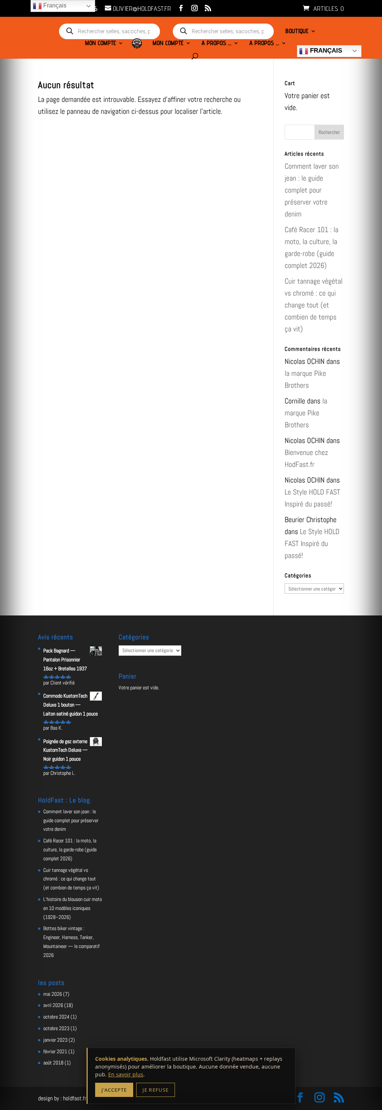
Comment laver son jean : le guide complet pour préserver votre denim (312, 190)
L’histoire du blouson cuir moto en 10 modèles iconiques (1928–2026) (72, 908)
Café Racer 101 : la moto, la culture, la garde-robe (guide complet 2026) (70, 849)
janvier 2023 (55, 1039)
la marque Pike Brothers (306, 413)
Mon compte (100, 43)
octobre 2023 (56, 1028)
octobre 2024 (56, 1016)
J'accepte (114, 1089)
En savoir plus (125, 1074)
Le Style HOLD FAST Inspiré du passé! (312, 543)
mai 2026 (52, 994)
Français (325, 50)
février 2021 (55, 1051)
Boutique (297, 31)
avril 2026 (53, 1005)
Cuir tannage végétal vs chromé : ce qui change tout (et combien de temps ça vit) (313, 305)
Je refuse (155, 1089)
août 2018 (53, 1062)
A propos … (216, 43)
